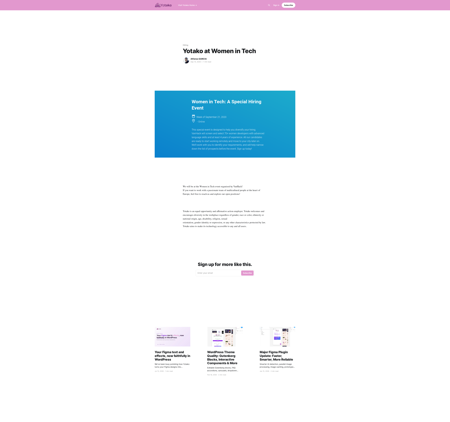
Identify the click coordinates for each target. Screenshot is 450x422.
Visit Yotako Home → (187, 5)
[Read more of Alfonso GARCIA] (186, 60)
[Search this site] (269, 5)
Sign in (276, 5)
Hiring (185, 45)
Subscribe (288, 5)
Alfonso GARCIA (199, 59)
